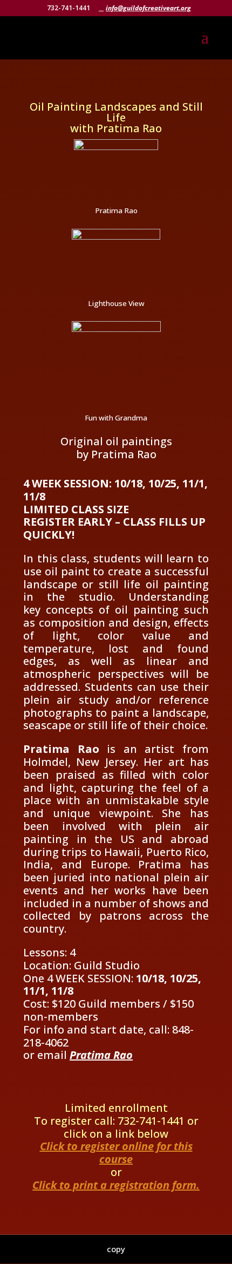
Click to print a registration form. (116, 1185)
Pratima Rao (101, 1055)
